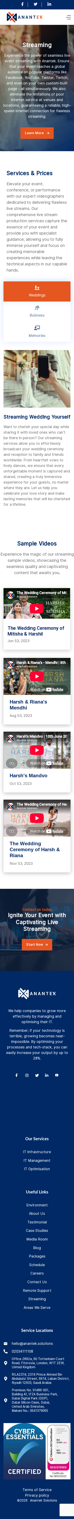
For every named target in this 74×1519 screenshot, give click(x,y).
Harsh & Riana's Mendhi (28, 705)
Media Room (37, 1239)
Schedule (37, 1265)
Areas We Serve (37, 1307)
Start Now (37, 945)
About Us (37, 1213)
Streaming (37, 1299)
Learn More (37, 133)
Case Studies (37, 1230)
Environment (37, 1205)
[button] (68, 17)
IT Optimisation (37, 1169)
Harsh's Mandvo (28, 775)
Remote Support (37, 1290)
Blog (37, 1248)
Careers (37, 1273)
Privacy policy (37, 1495)
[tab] (37, 291)
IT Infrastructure (37, 1152)
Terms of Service (37, 1490)
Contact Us (37, 1282)
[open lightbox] (24, 1451)
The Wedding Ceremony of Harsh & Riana (35, 849)
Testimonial (37, 1222)
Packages (37, 1256)
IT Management (37, 1160)
